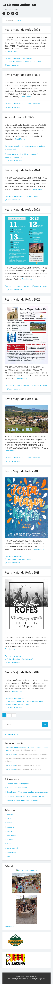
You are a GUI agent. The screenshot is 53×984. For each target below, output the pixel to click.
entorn (9, 286)
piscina (27, 659)
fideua (27, 61)
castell (16, 146)
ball (8, 701)
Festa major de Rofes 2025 (22, 75)
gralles (14, 704)
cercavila (19, 701)
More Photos (9, 926)
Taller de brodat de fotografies (18, 783)
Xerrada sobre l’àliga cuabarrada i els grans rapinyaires (27, 792)
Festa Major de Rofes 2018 (22, 572)
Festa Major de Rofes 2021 (22, 399)
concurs (26, 701)
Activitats (10, 146)
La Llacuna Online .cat (19, 4)
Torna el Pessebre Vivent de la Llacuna (32, 754)
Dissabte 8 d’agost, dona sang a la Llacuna (22, 800)
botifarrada (11, 61)
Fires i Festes (12, 59)
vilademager (17, 157)
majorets (21, 704)
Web (8, 856)
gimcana (33, 61)
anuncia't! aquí (11, 734)
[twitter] (8, 13)
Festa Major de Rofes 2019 (22, 471)
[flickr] (12, 13)
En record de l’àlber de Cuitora (24, 750)
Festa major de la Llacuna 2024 (29, 765)
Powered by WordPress (17, 979)
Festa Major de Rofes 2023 (22, 209)
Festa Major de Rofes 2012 (22, 672)
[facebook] (3, 13)
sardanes (8, 157)
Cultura (9, 823)
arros (14, 154)
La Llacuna (21, 59)
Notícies (29, 59)
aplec (9, 154)
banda (13, 701)
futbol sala (20, 659)
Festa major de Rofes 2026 (22, 29)
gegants (31, 154)
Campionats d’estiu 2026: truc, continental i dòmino (25, 796)
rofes (39, 61)
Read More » (13, 52)
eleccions (10, 827)
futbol (41, 701)
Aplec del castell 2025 (19, 117)
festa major (20, 61)
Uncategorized (10, 149)
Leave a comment (13, 65)
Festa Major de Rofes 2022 (22, 299)
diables (25, 154)
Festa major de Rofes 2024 (22, 170)
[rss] (16, 13)
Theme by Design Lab (37, 979)
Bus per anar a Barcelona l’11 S (18, 788)
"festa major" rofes (14, 559)
